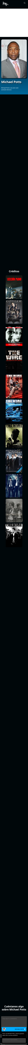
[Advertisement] (14, 23)
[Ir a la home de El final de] (5, 4)
